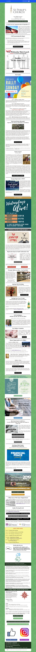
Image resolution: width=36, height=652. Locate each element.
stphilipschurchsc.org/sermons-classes (13, 511)
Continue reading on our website (18, 175)
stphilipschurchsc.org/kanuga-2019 (16, 538)
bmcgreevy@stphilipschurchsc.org (19, 309)
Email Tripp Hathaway (18, 470)
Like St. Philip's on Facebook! (12, 639)
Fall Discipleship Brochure (18, 46)
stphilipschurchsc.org (27, 548)
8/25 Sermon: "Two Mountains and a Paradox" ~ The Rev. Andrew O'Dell (18, 519)
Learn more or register (18, 395)
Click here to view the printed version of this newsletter (18, 21)
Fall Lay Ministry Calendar (18, 615)
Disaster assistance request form (18, 434)
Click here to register (18, 194)
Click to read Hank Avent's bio (18, 71)
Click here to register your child (18, 366)
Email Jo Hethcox (18, 372)
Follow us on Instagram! (24, 639)
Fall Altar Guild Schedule (18, 618)
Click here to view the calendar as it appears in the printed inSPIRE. (18, 624)
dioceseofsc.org (14, 540)
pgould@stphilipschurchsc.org (16, 350)
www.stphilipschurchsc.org (15, 645)
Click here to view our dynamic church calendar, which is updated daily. (18, 621)
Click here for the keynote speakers (18, 494)
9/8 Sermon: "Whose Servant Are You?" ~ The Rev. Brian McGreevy (18, 513)
